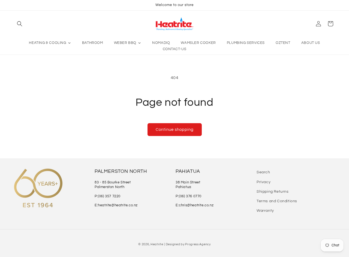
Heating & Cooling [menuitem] (47, 43)
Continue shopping (175, 130)
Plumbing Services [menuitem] (246, 43)
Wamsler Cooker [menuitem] (198, 43)
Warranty (265, 211)
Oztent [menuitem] (283, 43)
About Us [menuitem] (310, 43)
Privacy (263, 182)
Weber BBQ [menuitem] (125, 43)
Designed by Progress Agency (188, 244)
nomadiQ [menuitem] (161, 43)
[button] (20, 24)
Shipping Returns (273, 191)
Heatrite (157, 244)
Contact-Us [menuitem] (174, 49)
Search (263, 172)
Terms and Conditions (277, 201)
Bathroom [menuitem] (92, 43)
